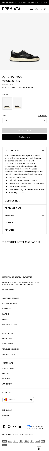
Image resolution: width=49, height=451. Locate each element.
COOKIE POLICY (7, 344)
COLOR (5, 95)
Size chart (42, 116)
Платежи (5, 314)
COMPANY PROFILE (8, 368)
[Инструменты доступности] (39, 448)
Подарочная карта (9, 325)
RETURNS (9, 230)
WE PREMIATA (7, 379)
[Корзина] (45, 9)
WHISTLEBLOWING (8, 354)
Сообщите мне (24, 137)
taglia (4, 116)
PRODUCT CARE (13, 208)
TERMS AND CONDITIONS (10, 349)
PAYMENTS (10, 222)
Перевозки (6, 309)
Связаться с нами (9, 303)
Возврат (5, 319)
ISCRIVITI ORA (8, 289)
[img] (4, 427)
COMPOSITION (12, 201)
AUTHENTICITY (7, 384)
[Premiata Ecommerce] (11, 9)
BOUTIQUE (5, 373)
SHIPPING (9, 215)
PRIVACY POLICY (7, 339)
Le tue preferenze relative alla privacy (35, 427)
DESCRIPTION (12, 150)
